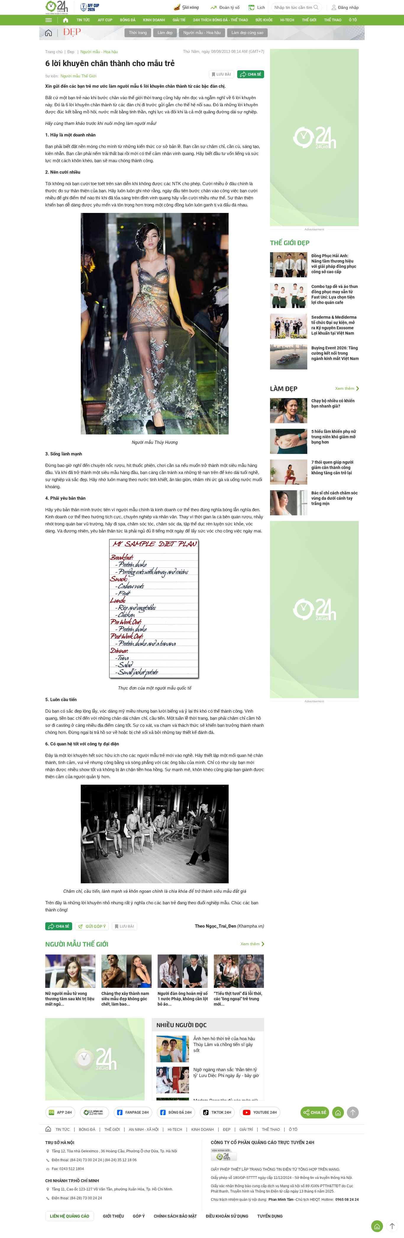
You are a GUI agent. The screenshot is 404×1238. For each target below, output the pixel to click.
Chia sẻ (254, 74)
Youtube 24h (265, 1112)
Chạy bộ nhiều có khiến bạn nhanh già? (333, 403)
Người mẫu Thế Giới (78, 76)
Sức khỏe (264, 20)
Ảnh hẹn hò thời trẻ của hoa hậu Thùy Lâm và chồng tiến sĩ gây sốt (224, 1044)
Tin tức (83, 20)
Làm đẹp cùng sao (247, 32)
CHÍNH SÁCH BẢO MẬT (175, 1216)
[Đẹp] (72, 32)
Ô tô (353, 20)
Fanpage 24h (137, 1112)
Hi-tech (287, 20)
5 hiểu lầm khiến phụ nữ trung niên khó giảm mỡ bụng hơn (333, 436)
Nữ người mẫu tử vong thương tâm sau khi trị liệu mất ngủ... (69, 998)
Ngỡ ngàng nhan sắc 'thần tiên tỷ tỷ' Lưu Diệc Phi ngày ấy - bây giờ (226, 1072)
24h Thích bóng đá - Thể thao (220, 20)
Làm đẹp (165, 32)
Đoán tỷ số (229, 7)
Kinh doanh (154, 20)
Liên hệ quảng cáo (69, 1216)
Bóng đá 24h (180, 1112)
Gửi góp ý (96, 926)
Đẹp (71, 52)
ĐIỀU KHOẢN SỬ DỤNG (227, 1216)
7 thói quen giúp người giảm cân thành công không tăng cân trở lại (332, 467)
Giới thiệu (113, 1216)
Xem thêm (250, 943)
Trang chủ (53, 52)
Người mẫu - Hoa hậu (202, 32)
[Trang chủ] (54, 33)
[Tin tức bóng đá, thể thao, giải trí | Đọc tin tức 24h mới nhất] (56, 6)
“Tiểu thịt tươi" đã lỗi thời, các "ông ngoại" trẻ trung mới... (238, 998)
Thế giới (112, 1130)
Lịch (261, 7)
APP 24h (64, 1112)
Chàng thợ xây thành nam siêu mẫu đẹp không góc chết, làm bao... (125, 998)
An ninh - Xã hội (144, 1130)
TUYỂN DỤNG (270, 1216)
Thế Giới (309, 20)
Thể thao (332, 20)
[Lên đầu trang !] (392, 1226)
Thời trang (138, 32)
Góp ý (139, 1216)
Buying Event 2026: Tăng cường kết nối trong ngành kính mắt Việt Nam (335, 353)
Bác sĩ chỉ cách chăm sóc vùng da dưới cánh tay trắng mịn (334, 498)
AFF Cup (105, 20)
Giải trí (179, 20)
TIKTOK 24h (221, 1112)
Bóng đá (127, 20)
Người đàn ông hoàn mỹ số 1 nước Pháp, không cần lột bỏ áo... (183, 998)
